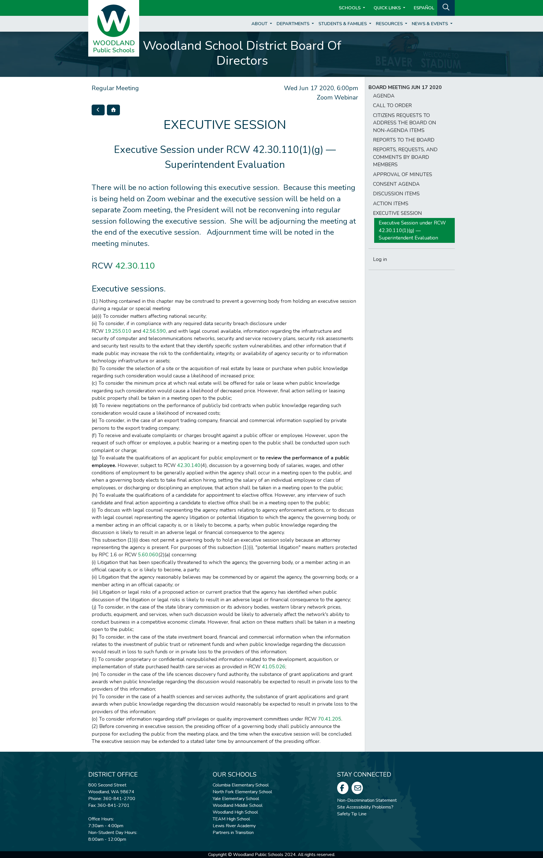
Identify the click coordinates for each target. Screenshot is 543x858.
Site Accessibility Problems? (365, 807)
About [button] (260, 24)
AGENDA (384, 95)
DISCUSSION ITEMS (396, 193)
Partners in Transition (233, 832)
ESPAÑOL (424, 8)
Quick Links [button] (388, 8)
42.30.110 (135, 266)
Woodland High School (235, 812)
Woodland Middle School (237, 805)
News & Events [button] (430, 24)
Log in (380, 259)
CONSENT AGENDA (396, 184)
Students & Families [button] (343, 24)
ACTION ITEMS (390, 203)
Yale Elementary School (236, 799)
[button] (446, 7)
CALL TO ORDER (392, 105)
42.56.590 (154, 331)
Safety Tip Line (352, 814)
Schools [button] (350, 8)
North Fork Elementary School (242, 792)
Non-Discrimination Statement (367, 800)
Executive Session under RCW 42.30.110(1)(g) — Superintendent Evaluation (412, 230)
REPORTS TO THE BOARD (403, 140)
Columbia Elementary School (241, 785)
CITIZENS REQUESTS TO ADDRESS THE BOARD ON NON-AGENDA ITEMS (404, 123)
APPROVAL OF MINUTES (402, 174)
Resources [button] (390, 24)
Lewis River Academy (234, 826)
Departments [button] (294, 24)
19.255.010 (118, 331)
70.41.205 (329, 719)
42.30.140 (189, 465)
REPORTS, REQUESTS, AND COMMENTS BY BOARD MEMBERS (405, 157)
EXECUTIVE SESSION (397, 213)
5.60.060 (148, 554)
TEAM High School (231, 819)
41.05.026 (273, 666)
